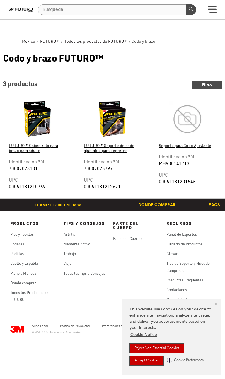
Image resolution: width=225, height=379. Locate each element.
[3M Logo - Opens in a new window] (21, 10)
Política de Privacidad (75, 326)
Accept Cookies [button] (146, 360)
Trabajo (70, 253)
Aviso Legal (40, 326)
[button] (185, 360)
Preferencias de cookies (119, 326)
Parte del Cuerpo (127, 238)
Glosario (173, 253)
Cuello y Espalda (24, 263)
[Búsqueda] (191, 9)
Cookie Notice (143, 335)
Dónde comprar (23, 283)
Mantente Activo (77, 244)
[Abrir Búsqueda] (212, 11)
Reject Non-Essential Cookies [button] (156, 348)
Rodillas (17, 253)
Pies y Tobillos (22, 234)
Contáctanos (176, 289)
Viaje (67, 263)
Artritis (69, 234)
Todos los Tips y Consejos (84, 273)
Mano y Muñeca (23, 273)
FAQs (214, 205)
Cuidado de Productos (184, 244)
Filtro (207, 85)
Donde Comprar (157, 205)
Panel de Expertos (181, 234)
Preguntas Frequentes (184, 280)
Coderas (17, 244)
